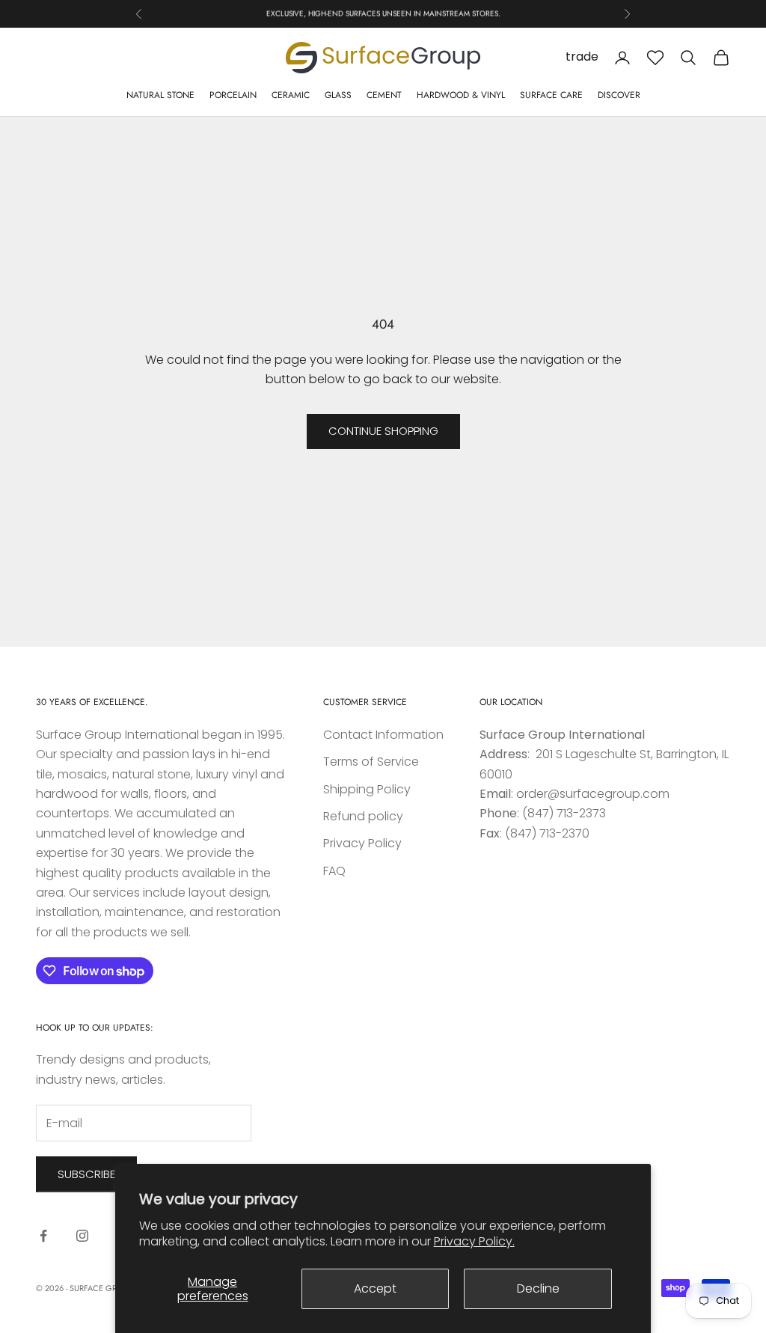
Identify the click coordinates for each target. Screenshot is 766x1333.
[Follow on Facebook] (43, 1235)
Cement (384, 95)
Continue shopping (383, 431)
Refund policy (363, 816)
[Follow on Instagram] (82, 1235)
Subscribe (86, 1174)
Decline (538, 1288)
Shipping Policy (367, 789)
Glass (338, 95)
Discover (619, 95)
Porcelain (233, 95)
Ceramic (291, 95)
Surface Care (551, 95)
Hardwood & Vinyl (461, 95)
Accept (375, 1288)
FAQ (334, 870)
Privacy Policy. (474, 1241)
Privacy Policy (362, 843)
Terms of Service (371, 761)
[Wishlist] (655, 58)
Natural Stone (160, 95)
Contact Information (383, 734)
